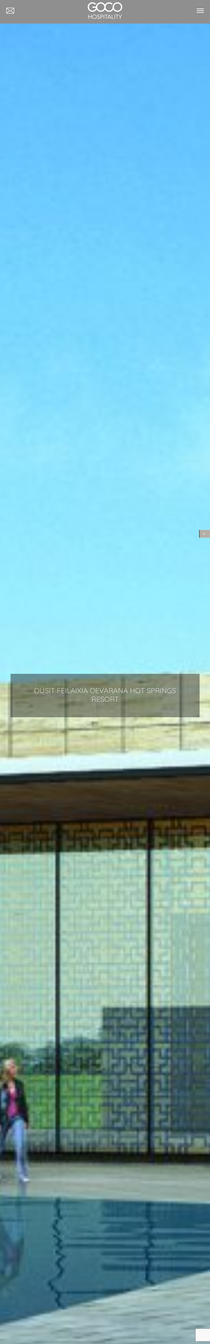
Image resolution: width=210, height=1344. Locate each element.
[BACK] (205, 534)
